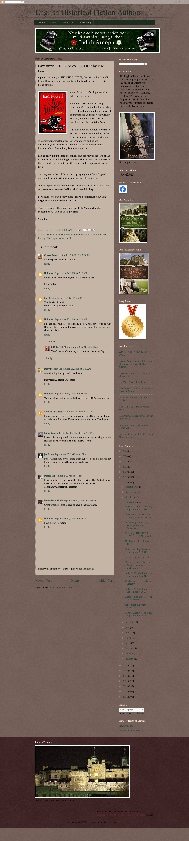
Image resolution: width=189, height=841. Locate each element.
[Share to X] (89, 230)
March (128, 648)
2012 (125, 691)
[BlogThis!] (87, 230)
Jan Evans (49, 454)
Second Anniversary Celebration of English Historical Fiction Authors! (135, 364)
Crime (49, 234)
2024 (125, 456)
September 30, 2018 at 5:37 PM (71, 518)
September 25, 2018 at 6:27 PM (70, 454)
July (127, 627)
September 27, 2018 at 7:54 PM (67, 476)
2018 (125, 482)
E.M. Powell (59, 234)
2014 (125, 681)
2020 (125, 472)
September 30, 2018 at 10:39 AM (80, 500)
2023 (125, 461)
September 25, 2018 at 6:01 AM (71, 394)
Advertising (85, 22)
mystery (90, 234)
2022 (125, 467)
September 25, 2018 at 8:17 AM (78, 412)
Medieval (80, 234)
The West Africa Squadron (132, 382)
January (129, 659)
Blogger (121, 822)
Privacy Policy (126, 726)
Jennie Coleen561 (53, 433)
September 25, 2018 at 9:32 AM (78, 433)
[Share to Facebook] (92, 230)
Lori (46, 298)
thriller (69, 238)
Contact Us (67, 22)
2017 (125, 665)
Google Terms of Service (131, 730)
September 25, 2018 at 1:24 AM (71, 319)
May (127, 638)
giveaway (70, 234)
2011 (125, 697)
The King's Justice (56, 238)
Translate (142, 713)
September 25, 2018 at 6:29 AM (83, 347)
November (131, 492)
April (128, 643)
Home (41, 22)
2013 (125, 686)
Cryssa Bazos (51, 255)
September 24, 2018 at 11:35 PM (65, 298)
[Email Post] (79, 230)
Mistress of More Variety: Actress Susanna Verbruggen (138, 565)
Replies (51, 342)
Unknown (49, 273)
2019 (125, 477)
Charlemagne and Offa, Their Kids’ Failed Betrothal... (136, 526)
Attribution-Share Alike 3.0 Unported (126, 815)
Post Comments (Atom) (61, 588)
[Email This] (84, 230)
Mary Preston (51, 369)
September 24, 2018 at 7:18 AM (71, 273)
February (130, 654)
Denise (47, 476)
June (127, 633)
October (129, 497)
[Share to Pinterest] (94, 230)
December (130, 487)
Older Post (106, 580)
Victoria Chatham (53, 412)
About (53, 22)
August (129, 622)
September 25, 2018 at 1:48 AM (75, 369)
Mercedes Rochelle (53, 500)
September (131, 502)
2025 (125, 451)
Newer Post (43, 580)
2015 (125, 676)
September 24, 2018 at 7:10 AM (74, 255)
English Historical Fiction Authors (88, 12)
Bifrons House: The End (137, 557)
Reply (47, 264)
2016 (125, 671)
